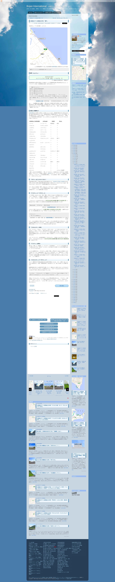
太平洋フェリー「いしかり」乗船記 (36, 561)
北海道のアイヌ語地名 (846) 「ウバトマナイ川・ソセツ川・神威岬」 (79, 255)
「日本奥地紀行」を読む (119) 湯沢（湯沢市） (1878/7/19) (80, 193)
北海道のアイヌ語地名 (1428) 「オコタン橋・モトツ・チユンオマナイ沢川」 (79, 86)
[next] (67, 389)
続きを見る (62, 413)
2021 (74, 153)
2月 (75, 276)
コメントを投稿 (34, 346)
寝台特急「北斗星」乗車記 (63, 561)
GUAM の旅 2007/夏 (76, 546)
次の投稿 (66, 375)
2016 (74, 286)
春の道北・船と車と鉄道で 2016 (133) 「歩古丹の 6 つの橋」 (79, 262)
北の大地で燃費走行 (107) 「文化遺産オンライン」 (49, 472)
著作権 (54, 577)
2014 (74, 289)
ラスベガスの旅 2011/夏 (76, 543)
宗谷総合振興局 (47, 23)
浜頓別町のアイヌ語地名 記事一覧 (49, 332)
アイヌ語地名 (57, 12)
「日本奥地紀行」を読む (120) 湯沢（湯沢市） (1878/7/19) (80, 190)
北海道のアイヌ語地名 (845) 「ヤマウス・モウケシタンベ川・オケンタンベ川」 (79, 259)
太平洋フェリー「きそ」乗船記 (35, 562)
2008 (74, 299)
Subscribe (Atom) (69, 577)
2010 (74, 296)
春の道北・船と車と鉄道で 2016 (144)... (60, 18)
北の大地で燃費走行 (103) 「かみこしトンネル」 (81, 355)
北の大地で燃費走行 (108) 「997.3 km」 (46, 459)
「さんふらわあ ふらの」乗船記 (35, 564)
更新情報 (50, 577)
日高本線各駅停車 (61, 542)
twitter (47, 577)
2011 (74, 294)
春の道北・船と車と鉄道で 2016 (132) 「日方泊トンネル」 (79, 266)
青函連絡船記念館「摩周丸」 (63, 564)
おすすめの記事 (39, 403)
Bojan (80, 36)
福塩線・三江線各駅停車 (62, 549)
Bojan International (37, 6)
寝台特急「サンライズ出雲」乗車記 (64, 548)
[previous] (30, 389)
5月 (75, 271)
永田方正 (49, 173)
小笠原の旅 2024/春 (47, 542)
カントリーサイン (39, 470)
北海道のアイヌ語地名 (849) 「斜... (36, 18)
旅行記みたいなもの (76, 551)
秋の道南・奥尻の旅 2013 (48, 555)
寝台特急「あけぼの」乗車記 (63, 566)
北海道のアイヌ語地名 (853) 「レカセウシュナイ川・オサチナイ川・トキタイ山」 (79, 165)
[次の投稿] (64, 320)
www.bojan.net (32, 289)
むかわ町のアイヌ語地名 (40, 416)
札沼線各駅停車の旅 (61, 557)
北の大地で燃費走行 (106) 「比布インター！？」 (48, 526)
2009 (74, 297)
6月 (75, 269)
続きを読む (62, 285)
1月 (75, 277)
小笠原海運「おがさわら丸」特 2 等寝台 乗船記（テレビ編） (81, 329)
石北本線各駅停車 (61, 543)
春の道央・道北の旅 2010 (48, 564)
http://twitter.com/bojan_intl (37, 340)
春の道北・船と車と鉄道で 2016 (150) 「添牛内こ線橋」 (79, 171)
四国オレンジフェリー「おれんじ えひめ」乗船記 (34, 551)
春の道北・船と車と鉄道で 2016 (49, 549)
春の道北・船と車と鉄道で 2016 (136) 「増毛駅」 (79, 245)
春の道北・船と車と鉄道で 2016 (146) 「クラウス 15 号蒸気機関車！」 (80, 195)
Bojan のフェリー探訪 (33, 545)
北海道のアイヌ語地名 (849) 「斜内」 (39, 319)
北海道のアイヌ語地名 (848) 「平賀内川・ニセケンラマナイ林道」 (79, 230)
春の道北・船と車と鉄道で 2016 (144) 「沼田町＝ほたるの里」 (79, 203)
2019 (74, 281)
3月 (75, 274)
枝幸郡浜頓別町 (41, 23)
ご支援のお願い (69, 578)
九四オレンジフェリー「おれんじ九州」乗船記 (33, 549)
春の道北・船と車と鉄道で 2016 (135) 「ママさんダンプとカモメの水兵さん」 (79, 248)
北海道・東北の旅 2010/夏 (48, 563)
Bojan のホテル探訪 (75, 548)
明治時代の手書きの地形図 (58, 181)
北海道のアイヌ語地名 (33, 543)
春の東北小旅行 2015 (47, 552)
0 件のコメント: (44, 293)
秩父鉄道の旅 (60, 570)
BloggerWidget (66, 536)
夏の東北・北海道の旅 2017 (48, 546)
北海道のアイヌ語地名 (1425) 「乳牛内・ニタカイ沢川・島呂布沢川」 (81, 310)
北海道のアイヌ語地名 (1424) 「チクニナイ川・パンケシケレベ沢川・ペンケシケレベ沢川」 (81, 336)
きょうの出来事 (75, 552)
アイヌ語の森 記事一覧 (48, 323)
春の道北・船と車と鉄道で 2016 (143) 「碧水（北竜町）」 (79, 212)
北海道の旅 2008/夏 (47, 567)
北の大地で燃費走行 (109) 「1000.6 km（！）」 (48, 445)
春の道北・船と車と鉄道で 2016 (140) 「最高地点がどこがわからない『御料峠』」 (79, 222)
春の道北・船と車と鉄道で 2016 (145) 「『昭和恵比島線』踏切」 (79, 199)
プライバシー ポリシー (60, 577)
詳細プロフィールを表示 (76, 47)
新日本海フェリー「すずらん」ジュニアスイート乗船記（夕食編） (81, 316)
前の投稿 (31, 375)
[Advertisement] (49, 307)
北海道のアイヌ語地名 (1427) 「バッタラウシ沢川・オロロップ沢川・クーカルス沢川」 (79, 89)
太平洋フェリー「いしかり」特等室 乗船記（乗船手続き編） (79, 455)
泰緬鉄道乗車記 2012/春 (76, 542)
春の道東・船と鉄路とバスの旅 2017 (50, 548)
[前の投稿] (30, 319)
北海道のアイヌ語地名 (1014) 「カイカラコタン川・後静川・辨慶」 (79, 424)
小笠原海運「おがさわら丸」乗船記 (36, 546)
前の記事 (32, 285)
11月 (75, 156)
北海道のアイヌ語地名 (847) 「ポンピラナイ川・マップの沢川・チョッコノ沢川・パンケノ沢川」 (79, 234)
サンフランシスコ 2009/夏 (77, 545)
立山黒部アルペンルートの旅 (63, 572)
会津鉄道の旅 (60, 567)
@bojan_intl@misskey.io (51, 339)
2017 (74, 284)
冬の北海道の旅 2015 (47, 554)
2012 (74, 292)
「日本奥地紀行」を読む (76, 549)
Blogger (57, 578)
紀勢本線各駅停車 (61, 551)
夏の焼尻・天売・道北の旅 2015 (49, 551)
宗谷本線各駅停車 (61, 552)
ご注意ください (48, 12)
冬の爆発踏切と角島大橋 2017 (49, 545)
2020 (74, 279)
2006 (74, 302)
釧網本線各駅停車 (61, 545)
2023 (74, 150)
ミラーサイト (62, 578)
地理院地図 (54, 66)
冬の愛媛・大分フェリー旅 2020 (49, 543)
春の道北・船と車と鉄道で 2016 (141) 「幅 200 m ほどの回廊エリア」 (80, 218)
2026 (74, 145)
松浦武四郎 (31, 112)
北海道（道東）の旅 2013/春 (48, 557)
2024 (74, 148)
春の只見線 (60, 569)
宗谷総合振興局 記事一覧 (49, 329)
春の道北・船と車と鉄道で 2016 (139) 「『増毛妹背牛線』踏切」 (79, 226)
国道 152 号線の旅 (46, 566)
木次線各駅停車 (61, 546)
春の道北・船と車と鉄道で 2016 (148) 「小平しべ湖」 (79, 179)
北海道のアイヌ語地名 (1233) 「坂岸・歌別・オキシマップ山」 (79, 393)
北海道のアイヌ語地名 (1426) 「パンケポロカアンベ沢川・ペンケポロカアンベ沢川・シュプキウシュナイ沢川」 (81, 323)
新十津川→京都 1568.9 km (63, 555)
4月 (75, 272)
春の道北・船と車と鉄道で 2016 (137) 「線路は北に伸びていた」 (79, 242)
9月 (75, 159)
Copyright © (31, 290)
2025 (74, 147)
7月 (75, 163)
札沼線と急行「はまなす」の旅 (64, 558)
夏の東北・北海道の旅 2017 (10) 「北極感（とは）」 (49, 431)
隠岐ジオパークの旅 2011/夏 (48, 560)
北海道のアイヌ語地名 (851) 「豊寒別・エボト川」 (79, 187)
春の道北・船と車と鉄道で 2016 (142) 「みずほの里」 (79, 215)
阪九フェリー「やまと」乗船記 (35, 553)
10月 (75, 158)
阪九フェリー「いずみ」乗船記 (35, 557)
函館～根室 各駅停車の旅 (62, 563)
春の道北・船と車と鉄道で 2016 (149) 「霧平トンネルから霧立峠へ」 (79, 175)
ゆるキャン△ (76, 577)
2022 (74, 151)
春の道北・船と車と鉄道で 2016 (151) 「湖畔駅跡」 (79, 169)
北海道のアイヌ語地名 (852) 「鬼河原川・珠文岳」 (79, 185)
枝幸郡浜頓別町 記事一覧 (49, 326)
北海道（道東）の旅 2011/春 (48, 561)
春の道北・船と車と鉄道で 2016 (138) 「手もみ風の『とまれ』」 (79, 238)
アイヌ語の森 (34, 23)
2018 (74, 283)
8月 (75, 161)
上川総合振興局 (39, 429)
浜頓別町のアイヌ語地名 (55, 23)
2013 (74, 291)
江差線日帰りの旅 (61, 554)
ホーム (30, 12)
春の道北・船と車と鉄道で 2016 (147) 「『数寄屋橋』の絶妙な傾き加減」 (79, 181)
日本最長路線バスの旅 (62, 560)
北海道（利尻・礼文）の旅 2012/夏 (50, 558)
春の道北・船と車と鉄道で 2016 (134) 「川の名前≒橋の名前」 (80, 252)
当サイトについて (38, 12)
